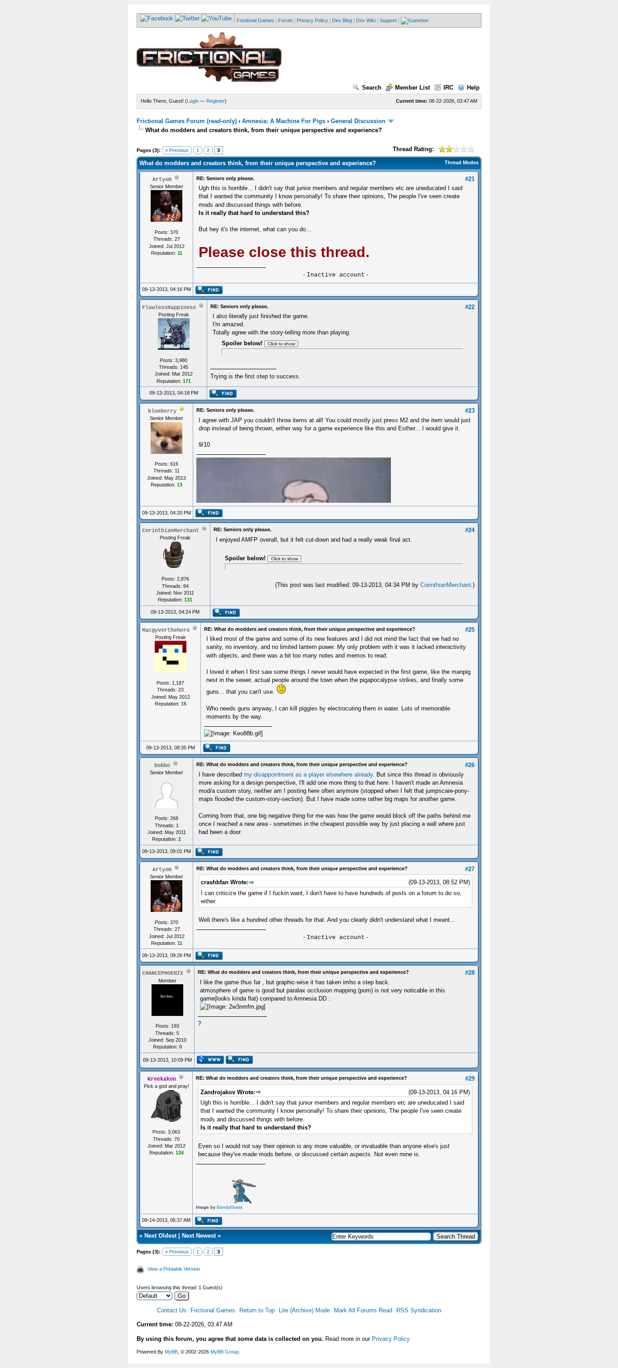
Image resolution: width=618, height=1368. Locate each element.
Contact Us (171, 1310)
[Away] (181, 410)
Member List (412, 87)
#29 (470, 1078)
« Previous (177, 150)
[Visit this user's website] (210, 1062)
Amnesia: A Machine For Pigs (283, 121)
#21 (470, 179)
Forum (285, 20)
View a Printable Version (173, 1269)
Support (388, 20)
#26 (470, 765)
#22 (470, 307)
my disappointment (269, 774)
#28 (470, 972)
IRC (448, 87)
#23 (470, 410)
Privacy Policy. (391, 1338)
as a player (309, 774)
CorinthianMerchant (445, 585)
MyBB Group (224, 1351)
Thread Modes (462, 162)
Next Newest (199, 1235)
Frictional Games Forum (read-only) (187, 121)
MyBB (171, 1351)
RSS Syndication (418, 1310)
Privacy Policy (312, 20)
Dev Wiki (366, 20)
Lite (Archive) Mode (304, 1310)
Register (215, 101)
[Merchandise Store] (414, 20)
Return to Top (257, 1310)
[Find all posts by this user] (209, 292)
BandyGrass (229, 1207)
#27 (470, 869)
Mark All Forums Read (363, 1310)
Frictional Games (255, 20)
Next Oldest (160, 1235)
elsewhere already (349, 774)
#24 (470, 530)
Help (473, 87)
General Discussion (358, 121)
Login (193, 101)
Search (371, 87)
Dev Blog (342, 20)
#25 (470, 629)
